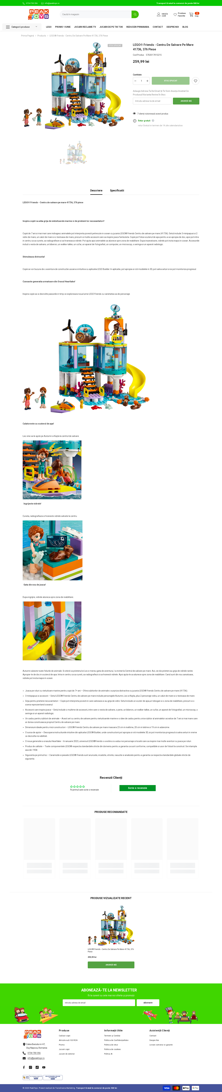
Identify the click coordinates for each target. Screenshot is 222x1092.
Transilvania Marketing (65, 1088)
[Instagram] (30, 1067)
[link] (39, 865)
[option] (73, 85)
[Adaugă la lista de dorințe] (195, 81)
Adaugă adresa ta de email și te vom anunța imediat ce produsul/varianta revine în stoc (161, 93)
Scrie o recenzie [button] (137, 788)
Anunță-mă (186, 101)
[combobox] (96, 14)
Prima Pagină (27, 35)
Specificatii (117, 190)
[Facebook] (24, 1067)
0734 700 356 (32, 3)
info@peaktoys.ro (52, 3)
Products (41, 35)
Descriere (96, 190)
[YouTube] (44, 1067)
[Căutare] (99, 14)
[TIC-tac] (37, 1067)
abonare (148, 1002)
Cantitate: (137, 74)
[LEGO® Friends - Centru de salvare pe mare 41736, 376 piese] (111, 926)
